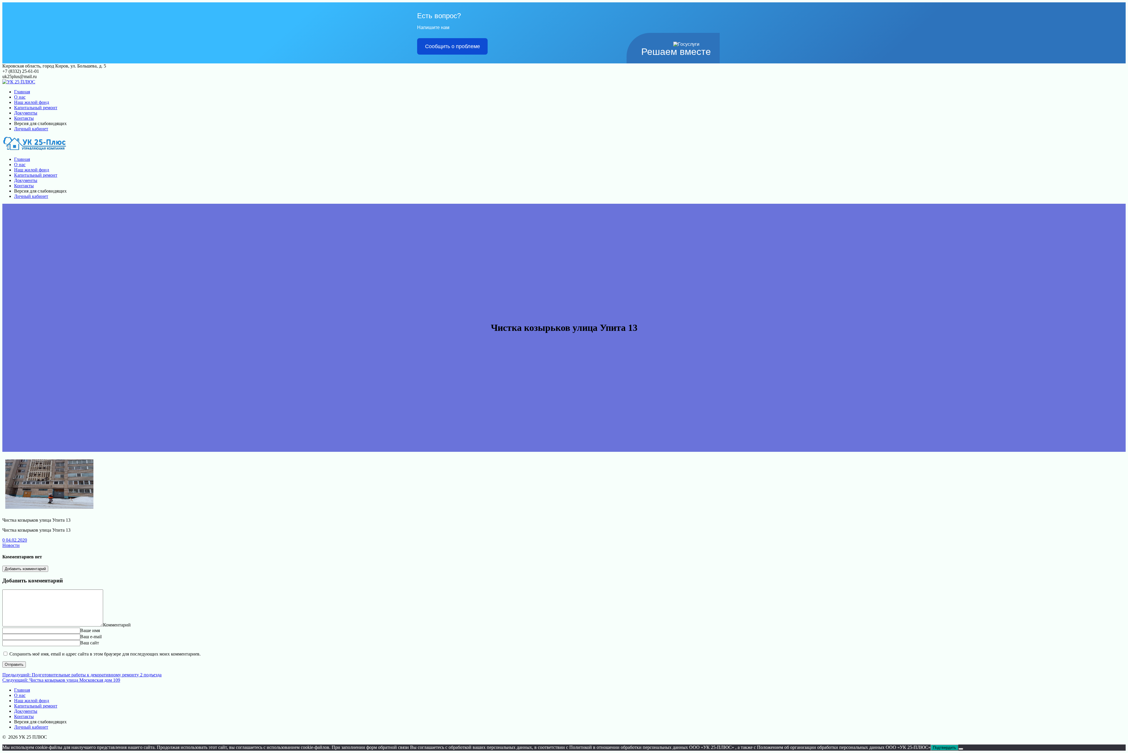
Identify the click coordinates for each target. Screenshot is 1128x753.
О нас (20, 97)
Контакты (24, 118)
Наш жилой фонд (31, 102)
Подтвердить (944, 747)
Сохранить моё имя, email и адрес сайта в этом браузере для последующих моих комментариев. (105, 653)
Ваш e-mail (91, 636)
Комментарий (117, 624)
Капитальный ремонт (35, 107)
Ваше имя (90, 630)
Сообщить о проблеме (452, 46)
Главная (22, 91)
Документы (25, 112)
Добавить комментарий (25, 569)
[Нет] (961, 749)
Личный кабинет (31, 128)
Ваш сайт (89, 642)
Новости (11, 545)
